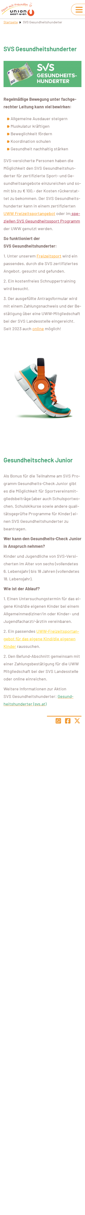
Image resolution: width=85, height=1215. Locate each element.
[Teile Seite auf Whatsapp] (58, 721)
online (38, 328)
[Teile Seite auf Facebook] (68, 721)
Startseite (11, 22)
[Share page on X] (77, 721)
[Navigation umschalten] (79, 9)
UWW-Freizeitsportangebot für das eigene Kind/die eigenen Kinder (41, 639)
